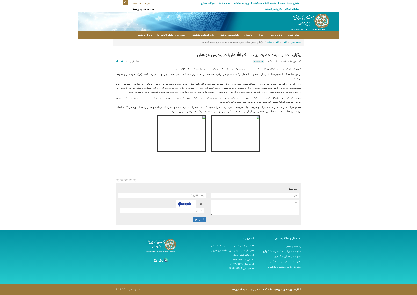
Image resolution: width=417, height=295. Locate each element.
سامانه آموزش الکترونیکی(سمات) (281, 9)
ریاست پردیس (293, 246)
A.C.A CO (120, 289)
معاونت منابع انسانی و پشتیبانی (284, 267)
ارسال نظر (199, 219)
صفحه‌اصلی (296, 42)
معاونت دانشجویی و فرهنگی (285, 262)
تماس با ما (224, 3)
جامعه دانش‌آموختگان (265, 3)
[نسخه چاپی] (122, 61)
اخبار (285, 42)
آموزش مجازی (207, 3)
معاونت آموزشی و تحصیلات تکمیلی (282, 251)
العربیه (147, 3)
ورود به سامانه (242, 3)
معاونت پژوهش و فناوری (287, 256)
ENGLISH (136, 3)
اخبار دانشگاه (273, 42)
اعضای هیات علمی (290, 3)
